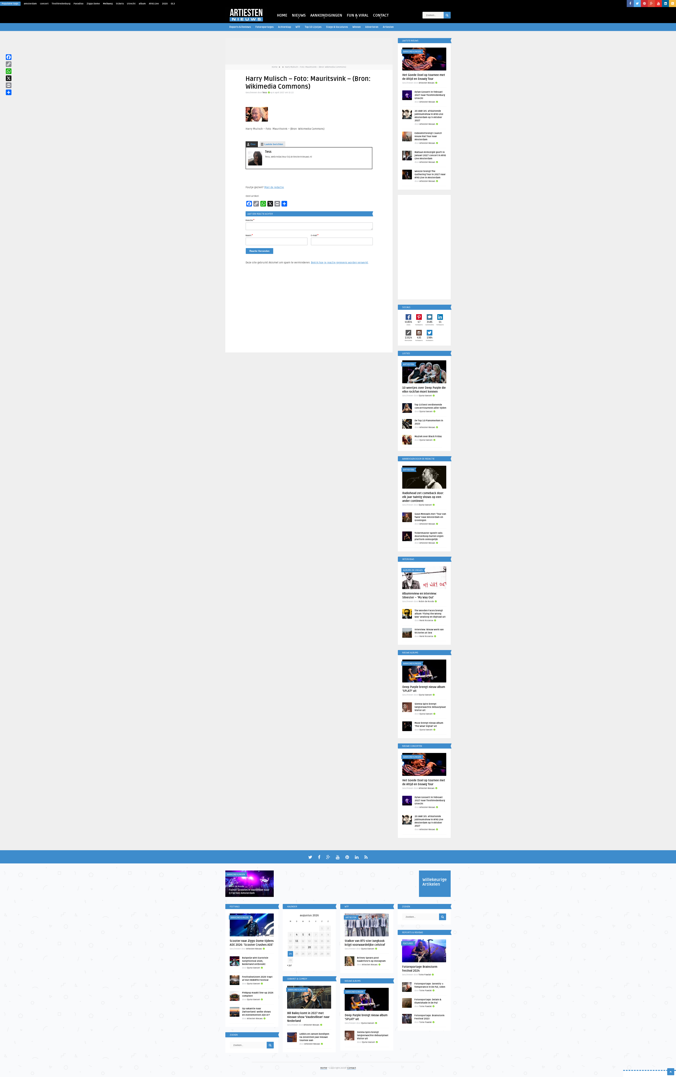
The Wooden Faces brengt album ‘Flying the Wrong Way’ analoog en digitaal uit (430, 613)
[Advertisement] (309, 310)
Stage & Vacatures (337, 27)
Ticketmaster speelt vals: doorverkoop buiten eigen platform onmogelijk (429, 536)
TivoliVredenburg (61, 3)
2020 (165, 3)
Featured (408, 943)
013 (173, 3)
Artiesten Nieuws (426, 83)
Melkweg (108, 3)
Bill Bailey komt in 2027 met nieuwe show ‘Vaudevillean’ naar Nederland (308, 1017)
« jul (289, 965)
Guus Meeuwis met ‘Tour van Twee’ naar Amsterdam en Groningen (430, 517)
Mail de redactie (274, 187)
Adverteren (371, 27)
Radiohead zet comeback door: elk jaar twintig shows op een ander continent (423, 497)
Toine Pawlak (425, 975)
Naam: (249, 235)
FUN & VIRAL (357, 15)
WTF (298, 27)
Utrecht (131, 3)
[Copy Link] (8, 64)
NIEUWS (299, 15)
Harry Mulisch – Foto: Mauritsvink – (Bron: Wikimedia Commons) (315, 67)
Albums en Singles (413, 570)
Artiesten (388, 27)
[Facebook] (8, 57)
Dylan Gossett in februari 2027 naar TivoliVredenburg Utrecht (430, 95)
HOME (282, 15)
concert (44, 3)
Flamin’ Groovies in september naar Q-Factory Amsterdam (249, 891)
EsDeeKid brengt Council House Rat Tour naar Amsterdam (428, 136)
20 (309, 947)
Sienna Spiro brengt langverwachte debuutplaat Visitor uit (430, 707)
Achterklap (284, 27)
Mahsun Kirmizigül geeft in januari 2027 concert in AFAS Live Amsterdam (430, 155)
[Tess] (255, 164)
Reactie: (250, 220)
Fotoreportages (264, 27)
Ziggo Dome (93, 3)
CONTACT (381, 15)
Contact (351, 1067)
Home (274, 67)
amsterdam (30, 3)
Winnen (356, 27)
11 (296, 941)
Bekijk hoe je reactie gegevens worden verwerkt (339, 262)
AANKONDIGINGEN (326, 15)
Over (253, 144)
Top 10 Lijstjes (313, 27)
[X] (8, 78)
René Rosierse (426, 620)
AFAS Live (154, 3)
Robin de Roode (426, 601)
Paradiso (78, 3)
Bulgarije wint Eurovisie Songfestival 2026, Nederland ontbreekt (255, 961)
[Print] (8, 85)
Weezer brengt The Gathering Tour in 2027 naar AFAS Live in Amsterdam (430, 174)
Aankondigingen (412, 51)
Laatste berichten (273, 144)
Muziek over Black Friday (428, 436)
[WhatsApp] (8, 71)
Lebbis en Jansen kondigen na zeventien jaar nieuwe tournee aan (314, 1037)
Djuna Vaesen (425, 396)
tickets (120, 3)
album (142, 3)
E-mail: (314, 235)
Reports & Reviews (240, 27)
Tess (264, 92)
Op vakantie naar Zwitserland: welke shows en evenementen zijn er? (256, 1011)
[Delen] (8, 92)
